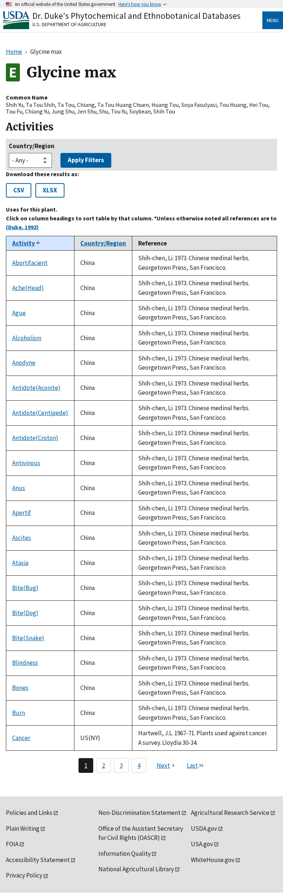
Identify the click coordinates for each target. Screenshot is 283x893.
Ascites (21, 538)
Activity (26, 243)
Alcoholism (26, 338)
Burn (18, 713)
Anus (18, 488)
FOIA (12, 844)
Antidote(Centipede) (40, 413)
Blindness (25, 663)
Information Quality (124, 854)
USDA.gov (204, 828)
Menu (273, 20)
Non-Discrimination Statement (139, 813)
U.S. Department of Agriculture (69, 24)
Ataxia (20, 563)
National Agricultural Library (136, 869)
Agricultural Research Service (230, 813)
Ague (19, 313)
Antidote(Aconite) (36, 388)
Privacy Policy (24, 875)
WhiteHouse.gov (212, 860)
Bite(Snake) (28, 638)
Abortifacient (30, 263)
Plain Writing (22, 828)
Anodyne (23, 363)
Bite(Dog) (25, 613)
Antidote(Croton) (35, 438)
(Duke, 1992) (22, 227)
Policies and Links (29, 813)
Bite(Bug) (25, 588)
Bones (20, 688)
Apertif (21, 513)
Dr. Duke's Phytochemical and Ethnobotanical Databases (136, 15)
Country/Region (32, 146)
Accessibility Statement (38, 860)
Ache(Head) (28, 288)
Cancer (21, 738)
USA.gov (202, 844)
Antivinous (26, 463)
